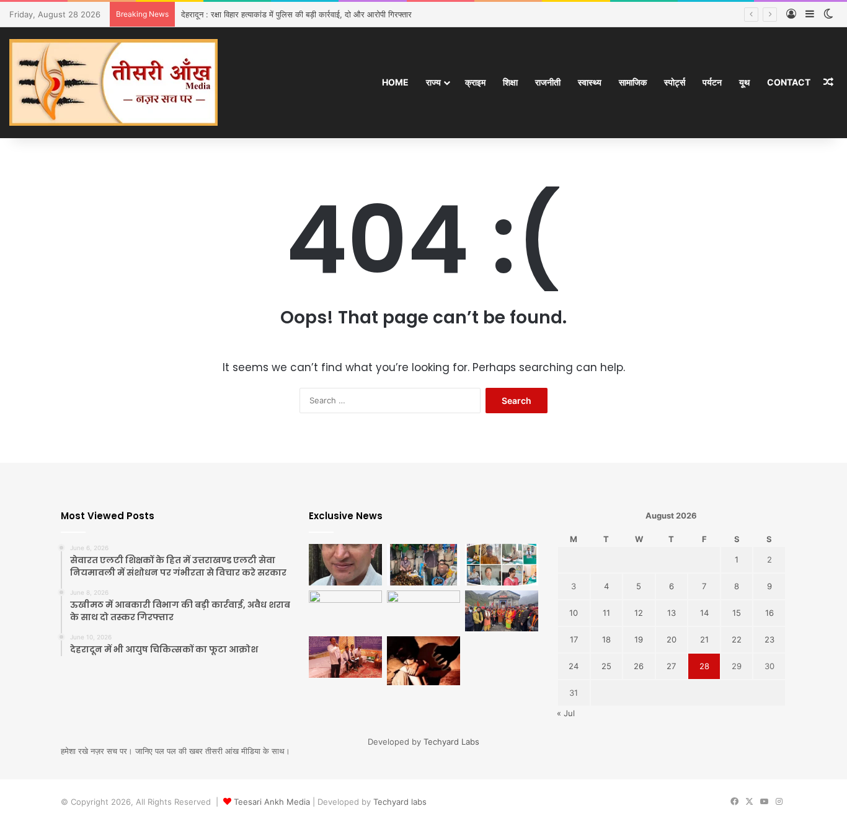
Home (395, 82)
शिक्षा (510, 82)
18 (606, 639)
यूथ (744, 82)
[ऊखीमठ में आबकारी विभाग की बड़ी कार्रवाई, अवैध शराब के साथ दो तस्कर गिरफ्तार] (423, 564)
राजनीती (548, 82)
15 (736, 613)
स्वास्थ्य (589, 82)
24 (574, 666)
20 (671, 639)
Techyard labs (400, 802)
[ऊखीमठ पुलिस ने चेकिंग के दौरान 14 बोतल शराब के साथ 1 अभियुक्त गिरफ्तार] (423, 611)
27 (671, 666)
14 (704, 613)
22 (737, 639)
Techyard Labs (451, 742)
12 (638, 613)
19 (638, 639)
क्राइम (475, 82)
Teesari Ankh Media (272, 802)
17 (574, 639)
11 (606, 613)
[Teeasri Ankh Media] (113, 82)
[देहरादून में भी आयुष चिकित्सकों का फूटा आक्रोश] (501, 564)
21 (704, 639)
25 (606, 666)
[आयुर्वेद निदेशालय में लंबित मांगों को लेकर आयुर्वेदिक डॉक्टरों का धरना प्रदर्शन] (345, 657)
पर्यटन (712, 82)
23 (769, 639)
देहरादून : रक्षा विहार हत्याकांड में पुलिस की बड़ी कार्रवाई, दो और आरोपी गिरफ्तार (296, 14)
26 (639, 666)
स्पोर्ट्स (674, 82)
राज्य (433, 82)
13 (671, 613)
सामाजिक (633, 82)
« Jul (566, 713)
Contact (788, 82)
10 (573, 613)
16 (769, 613)
